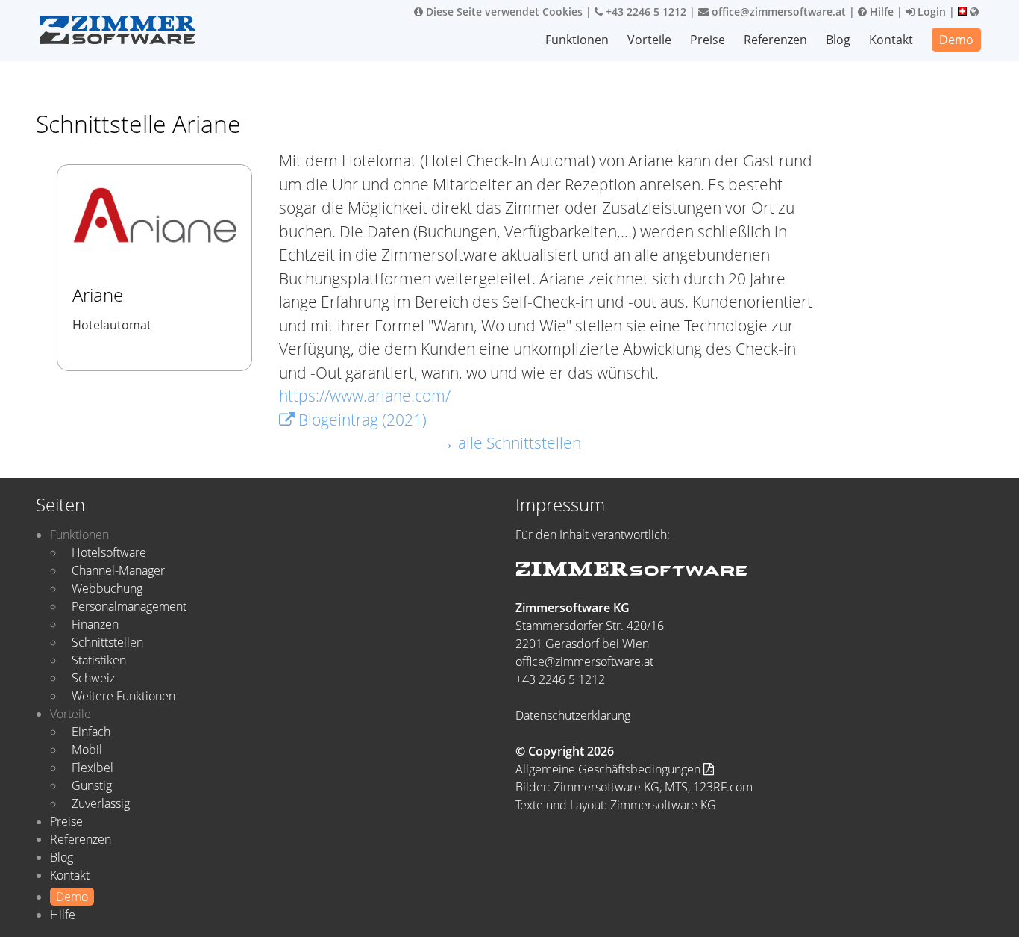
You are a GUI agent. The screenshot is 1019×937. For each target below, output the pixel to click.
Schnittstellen (107, 642)
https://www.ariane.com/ (365, 395)
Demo (956, 39)
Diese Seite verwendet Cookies (503, 11)
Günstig (92, 785)
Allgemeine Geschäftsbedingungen (609, 769)
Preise (707, 39)
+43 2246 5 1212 (644, 11)
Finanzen (95, 624)
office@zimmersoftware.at (777, 11)
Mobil (87, 749)
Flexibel (92, 767)
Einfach (91, 731)
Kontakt (891, 39)
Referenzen (775, 39)
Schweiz (93, 678)
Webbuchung (107, 588)
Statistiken (99, 660)
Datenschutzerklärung (572, 715)
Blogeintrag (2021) (361, 419)
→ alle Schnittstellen (510, 442)
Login (930, 11)
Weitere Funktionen (123, 696)
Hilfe (880, 11)
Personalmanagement (129, 606)
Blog (838, 39)
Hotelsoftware (109, 552)
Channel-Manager (118, 570)
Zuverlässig (101, 803)
